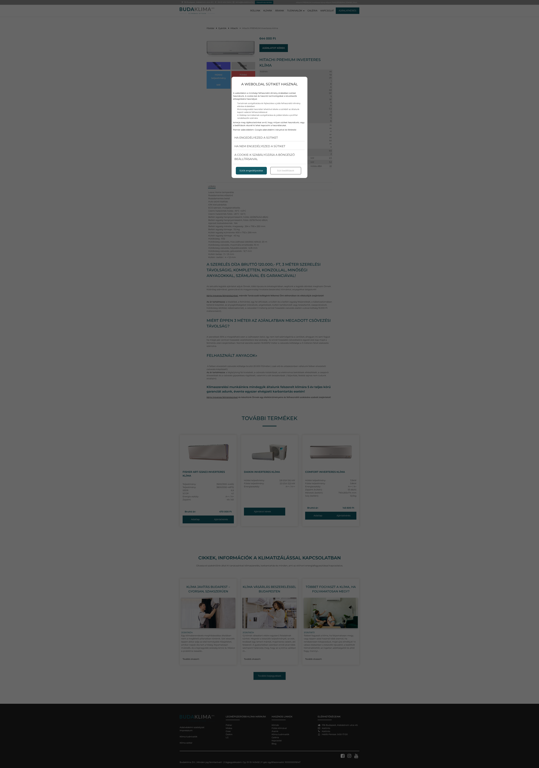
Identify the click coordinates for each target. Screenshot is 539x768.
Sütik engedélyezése (251, 170)
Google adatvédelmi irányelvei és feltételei (275, 129)
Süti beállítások (285, 170)
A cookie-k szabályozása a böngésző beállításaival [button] (264, 157)
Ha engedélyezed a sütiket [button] (256, 137)
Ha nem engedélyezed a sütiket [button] (259, 146)
